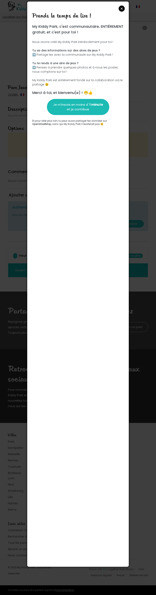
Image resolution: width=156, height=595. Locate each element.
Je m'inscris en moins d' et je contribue (78, 106)
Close (122, 8)
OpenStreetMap (41, 124)
